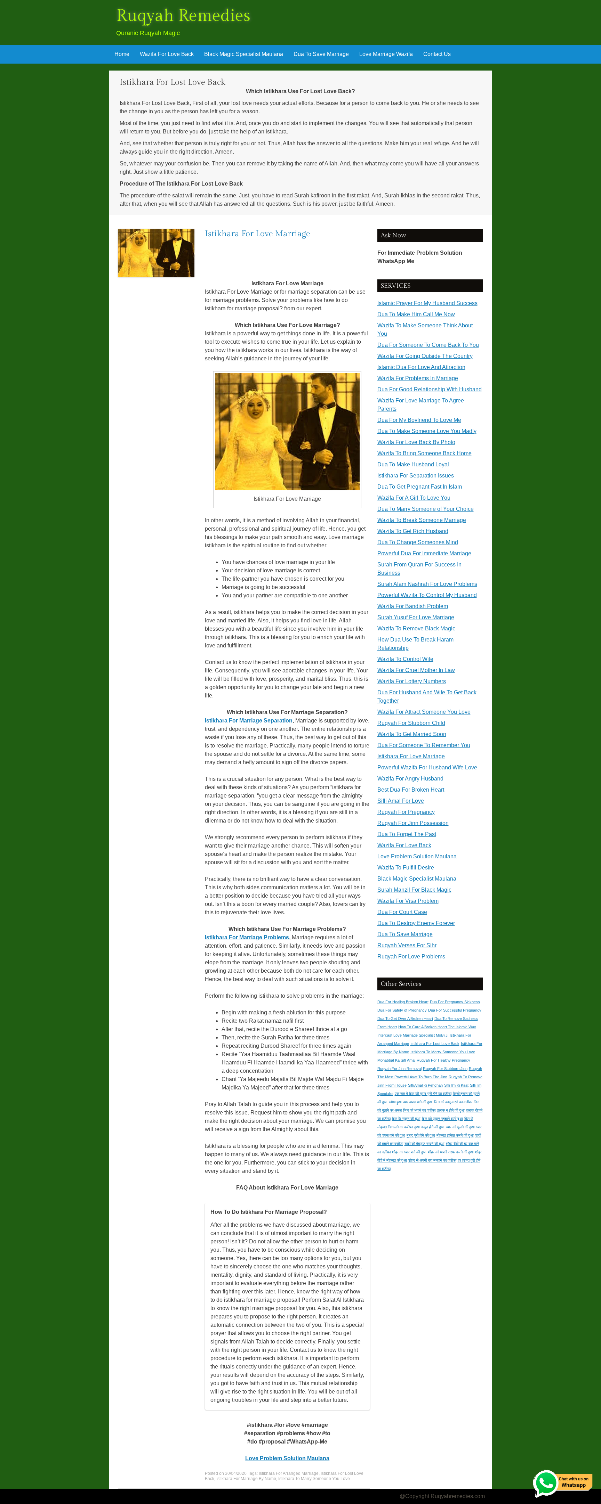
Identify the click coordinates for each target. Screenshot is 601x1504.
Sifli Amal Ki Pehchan (425, 1085)
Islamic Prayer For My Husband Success (427, 303)
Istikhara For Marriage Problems (247, 937)
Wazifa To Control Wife (405, 659)
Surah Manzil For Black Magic (414, 890)
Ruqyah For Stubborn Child (411, 723)
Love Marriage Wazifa (386, 54)
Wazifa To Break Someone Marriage (421, 520)
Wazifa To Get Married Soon (411, 734)
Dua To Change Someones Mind (417, 542)
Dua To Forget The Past (406, 834)
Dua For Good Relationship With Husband (429, 389)
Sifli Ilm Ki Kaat (456, 1085)
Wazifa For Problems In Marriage (417, 378)
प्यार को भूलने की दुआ (460, 1127)
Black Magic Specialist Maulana (243, 54)
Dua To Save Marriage (321, 54)
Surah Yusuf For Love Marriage (415, 617)
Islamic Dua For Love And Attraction (421, 367)
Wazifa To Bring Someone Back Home (424, 453)
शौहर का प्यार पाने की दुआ (409, 1152)
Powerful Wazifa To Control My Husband (427, 595)
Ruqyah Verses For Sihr (406, 945)
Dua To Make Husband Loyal (413, 464)
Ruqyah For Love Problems (411, 956)
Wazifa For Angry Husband (410, 779)
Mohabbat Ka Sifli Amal (396, 1060)
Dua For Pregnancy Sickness (455, 1002)
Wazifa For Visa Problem (408, 901)
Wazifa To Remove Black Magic (416, 628)
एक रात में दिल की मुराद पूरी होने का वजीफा (423, 1094)
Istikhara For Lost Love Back (434, 1043)
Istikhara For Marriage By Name (246, 1478)
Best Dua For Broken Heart (410, 790)
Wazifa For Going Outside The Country (425, 356)
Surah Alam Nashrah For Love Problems (427, 584)
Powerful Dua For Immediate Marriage (424, 553)
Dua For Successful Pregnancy (454, 1010)
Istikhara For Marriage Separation (249, 721)
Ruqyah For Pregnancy (406, 812)
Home (121, 54)
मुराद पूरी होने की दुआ (421, 1135)
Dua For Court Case (402, 912)
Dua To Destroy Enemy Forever (416, 923)
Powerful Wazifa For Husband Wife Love (427, 767)
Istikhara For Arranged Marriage (289, 1473)
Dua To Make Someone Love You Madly (426, 431)
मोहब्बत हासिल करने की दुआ (455, 1135)
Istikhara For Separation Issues (415, 476)
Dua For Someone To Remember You (423, 745)
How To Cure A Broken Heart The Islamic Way (437, 1027)
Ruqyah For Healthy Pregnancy (443, 1060)
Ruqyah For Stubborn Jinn (445, 1068)
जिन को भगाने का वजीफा (419, 1110)
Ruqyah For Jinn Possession (413, 823)
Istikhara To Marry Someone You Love (314, 1478)
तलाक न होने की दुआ (451, 1110)
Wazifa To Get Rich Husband (412, 531)
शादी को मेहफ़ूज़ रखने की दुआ (424, 1144)
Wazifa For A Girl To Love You (413, 498)
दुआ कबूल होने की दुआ (429, 1127)
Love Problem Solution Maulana (417, 856)
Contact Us (437, 54)
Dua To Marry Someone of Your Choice (425, 509)
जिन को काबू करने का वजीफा (453, 1102)
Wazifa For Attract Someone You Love (424, 712)
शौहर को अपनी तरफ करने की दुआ (451, 1152)
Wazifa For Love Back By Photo (416, 442)
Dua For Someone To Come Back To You (428, 345)
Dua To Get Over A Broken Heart (405, 1018)
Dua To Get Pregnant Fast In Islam (419, 487)
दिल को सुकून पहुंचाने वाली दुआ (442, 1119)
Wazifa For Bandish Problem (412, 606)
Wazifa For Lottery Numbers (411, 681)
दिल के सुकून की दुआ (406, 1119)
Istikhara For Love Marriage (257, 234)
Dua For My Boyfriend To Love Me (419, 420)
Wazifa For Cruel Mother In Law (416, 670)
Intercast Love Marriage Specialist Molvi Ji (412, 1035)
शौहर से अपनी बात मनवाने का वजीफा (432, 1160)
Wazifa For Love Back (167, 54)
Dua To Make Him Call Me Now (416, 314)
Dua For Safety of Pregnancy (402, 1010)
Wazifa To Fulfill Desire (405, 867)
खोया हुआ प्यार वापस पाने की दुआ (411, 1102)
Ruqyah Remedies (183, 16)
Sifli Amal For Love (400, 801)
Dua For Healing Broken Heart (402, 1002)
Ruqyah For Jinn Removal (399, 1068)
